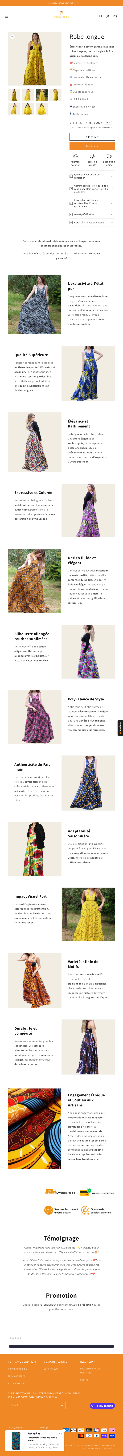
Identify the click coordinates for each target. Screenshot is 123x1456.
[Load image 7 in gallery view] (42, 109)
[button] (6, 16)
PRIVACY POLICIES (17, 1369)
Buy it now (92, 146)
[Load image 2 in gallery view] (28, 95)
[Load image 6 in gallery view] (28, 109)
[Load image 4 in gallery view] (55, 95)
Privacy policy (76, 1445)
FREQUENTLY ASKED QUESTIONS (90, 1370)
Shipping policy (108, 1445)
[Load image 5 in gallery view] (14, 109)
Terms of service (92, 1445)
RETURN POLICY (16, 1383)
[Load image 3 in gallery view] (42, 95)
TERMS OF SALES (16, 1376)
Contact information (92, 1448)
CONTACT (85, 1379)
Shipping (88, 127)
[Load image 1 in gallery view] (14, 95)
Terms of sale (109, 1448)
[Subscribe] (62, 1405)
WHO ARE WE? (51, 1369)
